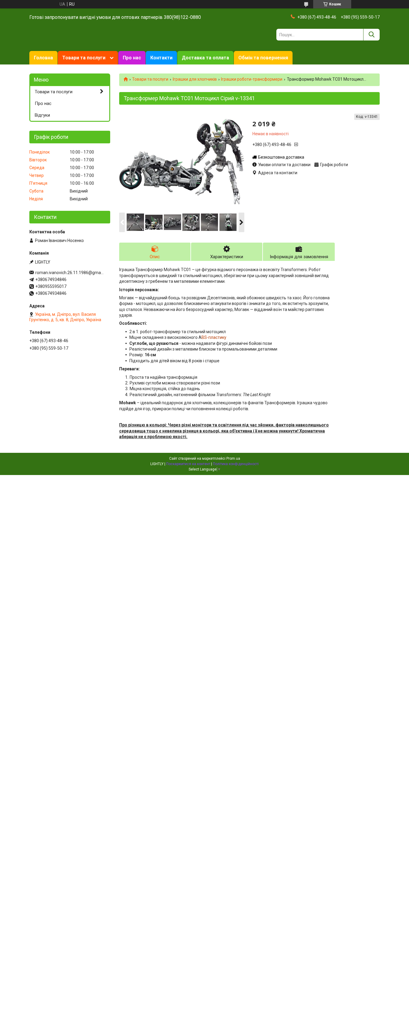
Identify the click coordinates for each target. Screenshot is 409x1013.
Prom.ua (233, 458)
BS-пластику (214, 337)
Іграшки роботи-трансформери (251, 79)
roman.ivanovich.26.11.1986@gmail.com (69, 272)
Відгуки (42, 115)
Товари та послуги (83, 58)
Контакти (161, 58)
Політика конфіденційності (236, 464)
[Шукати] (371, 34)
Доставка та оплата (205, 58)
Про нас (132, 58)
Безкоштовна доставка (281, 157)
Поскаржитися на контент (188, 464)
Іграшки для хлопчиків (195, 79)
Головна (43, 58)
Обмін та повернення (263, 58)
